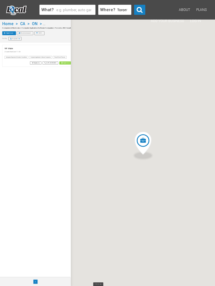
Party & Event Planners (59, 57)
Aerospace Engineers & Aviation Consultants (16, 57)
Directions (36, 63)
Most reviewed (25, 33)
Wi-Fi (40, 33)
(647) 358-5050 (51, 63)
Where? (107, 9)
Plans (201, 10)
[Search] (139, 10)
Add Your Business (167, 21)
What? (47, 9)
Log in (195, 21)
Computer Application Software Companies (41, 57)
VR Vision (8, 48)
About (184, 10)
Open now (9, 33)
